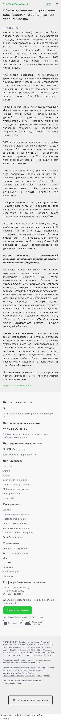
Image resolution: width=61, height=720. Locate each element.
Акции (6, 475)
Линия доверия (11, 571)
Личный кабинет (48, 4)
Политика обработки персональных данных (22, 675)
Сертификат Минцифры (15, 480)
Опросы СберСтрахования (16, 484)
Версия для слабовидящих (30, 700)
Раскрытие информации (15, 553)
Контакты (8, 576)
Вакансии (8, 567)
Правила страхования (14, 519)
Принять (4, 718)
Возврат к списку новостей (17, 385)
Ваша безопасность (13, 537)
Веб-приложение (12, 493)
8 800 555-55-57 (14, 449)
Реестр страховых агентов (16, 523)
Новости (7, 466)
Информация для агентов (16, 528)
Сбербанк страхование (15, 548)
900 (5, 408)
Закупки (7, 509)
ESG (5, 558)
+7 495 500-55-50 (15, 429)
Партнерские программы (16, 514)
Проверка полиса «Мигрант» (18, 532)
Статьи (6, 470)
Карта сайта (9, 498)
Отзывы (7, 562)
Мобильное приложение (16, 489)
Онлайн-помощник (18, 610)
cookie (47, 675)
